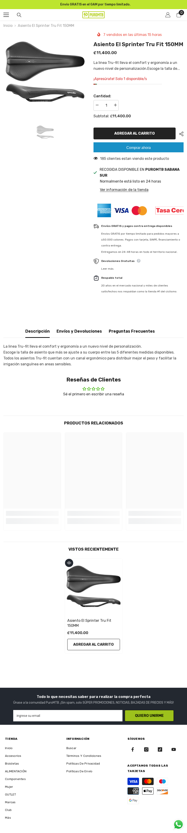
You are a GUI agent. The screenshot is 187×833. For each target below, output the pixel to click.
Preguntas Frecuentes (132, 331)
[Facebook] (132, 749)
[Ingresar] (167, 14)
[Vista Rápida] (69, 563)
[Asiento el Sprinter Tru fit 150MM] (93, 587)
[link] (32, 513)
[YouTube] (174, 749)
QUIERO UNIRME (149, 715)
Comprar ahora (138, 148)
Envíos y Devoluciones (79, 331)
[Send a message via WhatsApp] (178, 824)
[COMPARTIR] (180, 133)
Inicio (8, 25)
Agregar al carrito (135, 133)
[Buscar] (19, 15)
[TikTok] (160, 749)
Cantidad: (102, 96)
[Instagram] (146, 749)
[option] (93, 4)
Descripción (37, 331)
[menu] (6, 15)
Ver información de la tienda (124, 190)
